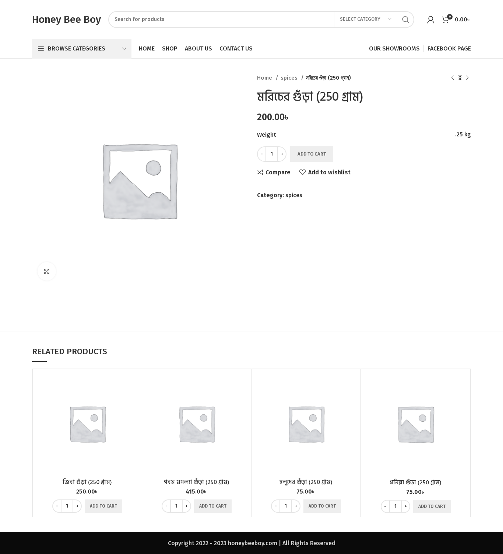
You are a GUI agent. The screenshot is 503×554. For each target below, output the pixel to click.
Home (265, 77)
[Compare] (132, 384)
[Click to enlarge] (47, 271)
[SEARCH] (405, 19)
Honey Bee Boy (66, 19)
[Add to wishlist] (132, 418)
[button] (103, 506)
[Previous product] (452, 77)
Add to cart (312, 154)
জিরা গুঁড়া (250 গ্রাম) (87, 482)
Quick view (132, 401)
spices (290, 77)
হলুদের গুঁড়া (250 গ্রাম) (306, 482)
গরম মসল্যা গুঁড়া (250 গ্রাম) (196, 482)
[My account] (430, 19)
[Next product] (467, 77)
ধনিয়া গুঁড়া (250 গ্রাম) (416, 482)
